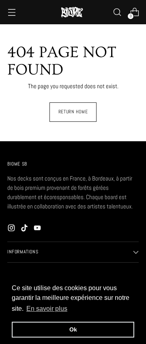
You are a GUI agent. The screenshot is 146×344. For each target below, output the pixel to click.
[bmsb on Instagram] (12, 229)
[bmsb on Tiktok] (25, 229)
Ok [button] (73, 329)
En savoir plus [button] (46, 308)
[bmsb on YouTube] (38, 229)
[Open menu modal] (11, 12)
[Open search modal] (117, 12)
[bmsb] (73, 12)
